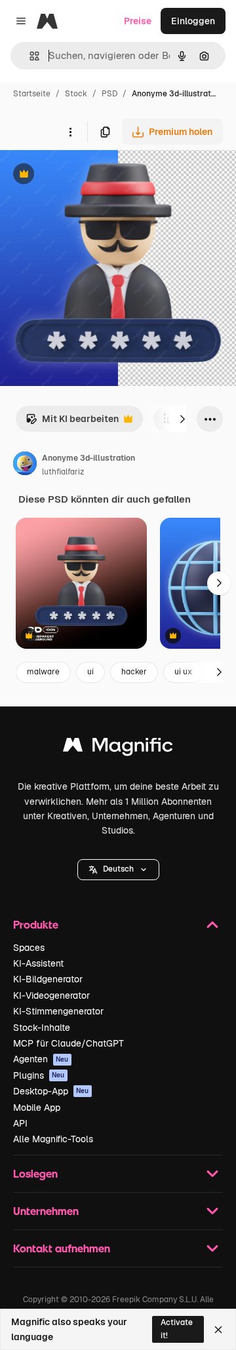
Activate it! (177, 1328)
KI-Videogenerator (51, 995)
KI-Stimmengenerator (58, 1011)
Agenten (41, 1059)
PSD (109, 93)
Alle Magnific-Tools (53, 1139)
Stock (76, 93)
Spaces (29, 948)
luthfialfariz (63, 472)
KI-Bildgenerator (48, 979)
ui (90, 671)
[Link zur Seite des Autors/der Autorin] (25, 465)
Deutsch (118, 869)
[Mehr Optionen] (70, 132)
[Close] (218, 1330)
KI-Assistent (38, 963)
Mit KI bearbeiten (72, 422)
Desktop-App (51, 1091)
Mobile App (36, 1107)
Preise (137, 21)
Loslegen (35, 1173)
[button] (118, 869)
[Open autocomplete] (29, 56)
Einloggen (193, 21)
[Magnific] (118, 748)
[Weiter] (182, 419)
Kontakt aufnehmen (61, 1248)
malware (43, 671)
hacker (134, 671)
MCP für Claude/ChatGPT (68, 1043)
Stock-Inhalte (41, 1027)
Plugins (39, 1075)
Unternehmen (46, 1211)
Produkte (35, 924)
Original (84, 175)
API (20, 1123)
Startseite (31, 93)
